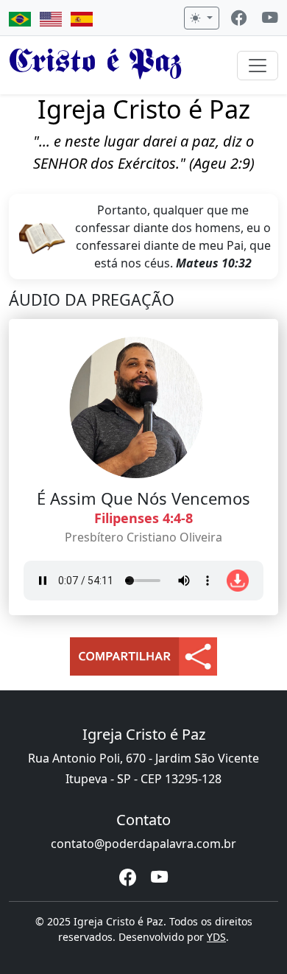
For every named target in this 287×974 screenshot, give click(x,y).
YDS (216, 937)
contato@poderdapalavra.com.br (143, 843)
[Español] (82, 18)
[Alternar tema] (201, 18)
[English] (51, 18)
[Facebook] (239, 19)
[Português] (20, 18)
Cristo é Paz (95, 64)
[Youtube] (270, 19)
